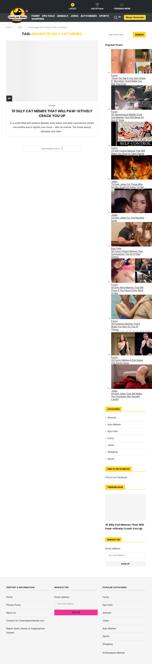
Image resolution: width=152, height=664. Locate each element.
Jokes (74, 16)
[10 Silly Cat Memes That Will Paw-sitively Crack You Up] (52, 71)
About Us (11, 612)
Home (8, 27)
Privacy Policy (13, 605)
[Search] (115, 17)
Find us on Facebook (116, 477)
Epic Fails (48, 16)
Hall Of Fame (97, 8)
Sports (104, 16)
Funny (35, 16)
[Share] (9, 98)
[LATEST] (73, 5)
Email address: (113, 548)
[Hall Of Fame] (97, 5)
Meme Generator (135, 17)
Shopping (37, 18)
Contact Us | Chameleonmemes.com (25, 620)
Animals (62, 16)
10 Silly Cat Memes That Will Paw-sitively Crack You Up (52, 113)
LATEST (72, 8)
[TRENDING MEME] (122, 5)
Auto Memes (89, 16)
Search (139, 34)
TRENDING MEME (122, 8)
